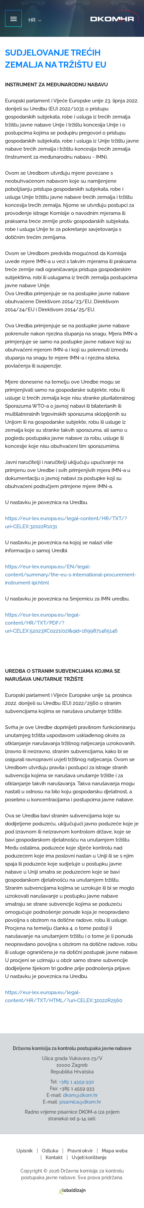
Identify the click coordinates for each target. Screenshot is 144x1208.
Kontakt (54, 1157)
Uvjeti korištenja (89, 1157)
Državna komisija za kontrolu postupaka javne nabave (114, 16)
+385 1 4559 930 (76, 1081)
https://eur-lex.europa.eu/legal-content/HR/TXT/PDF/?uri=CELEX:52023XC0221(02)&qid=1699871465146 (61, 623)
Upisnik (24, 1150)
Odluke (50, 1150)
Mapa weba (115, 1150)
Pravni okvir (80, 1150)
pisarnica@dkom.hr (80, 1102)
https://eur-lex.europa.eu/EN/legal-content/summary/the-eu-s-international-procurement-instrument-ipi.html (70, 575)
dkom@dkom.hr (80, 1095)
